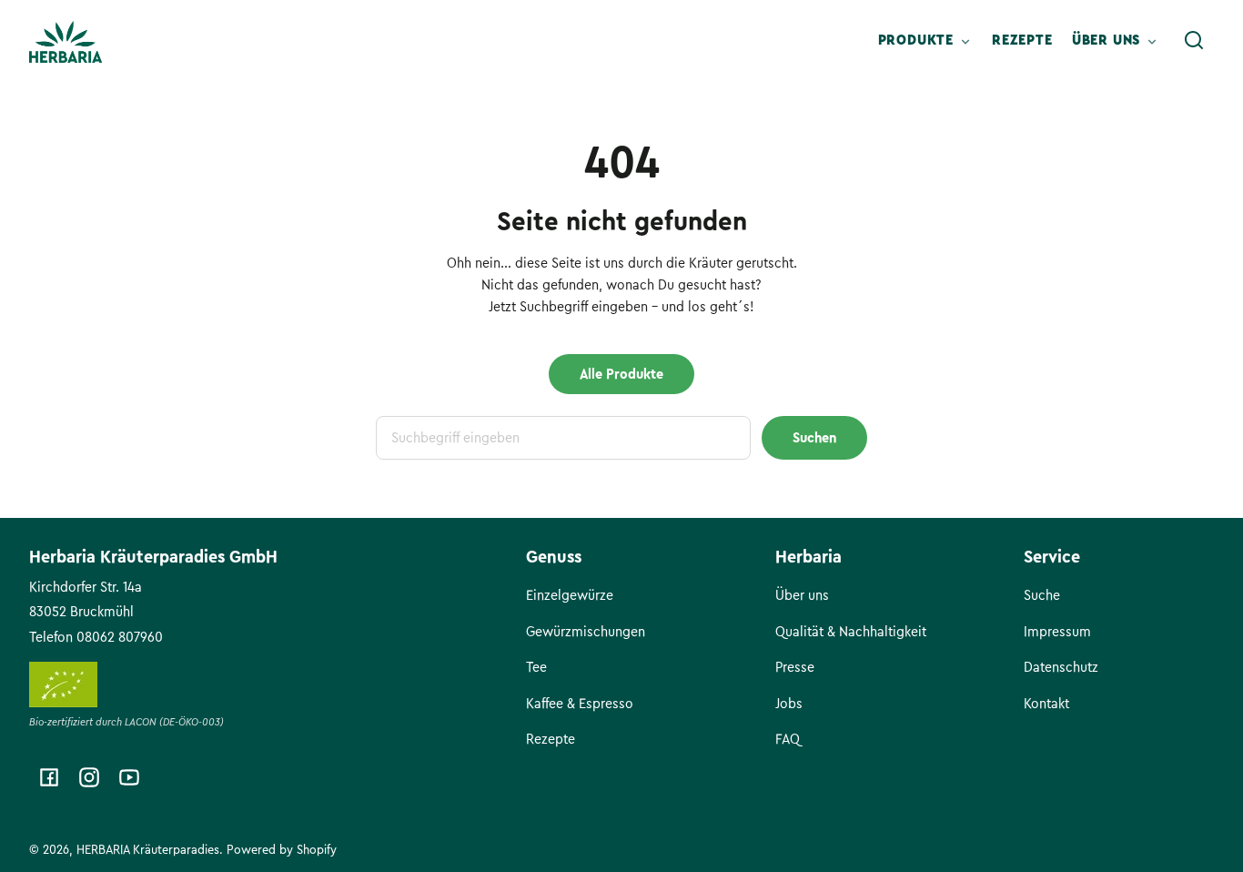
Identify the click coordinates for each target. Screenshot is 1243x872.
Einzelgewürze (569, 595)
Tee (536, 667)
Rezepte (550, 739)
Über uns (802, 595)
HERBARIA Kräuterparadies (147, 850)
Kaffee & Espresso (579, 703)
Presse (794, 667)
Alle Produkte (621, 374)
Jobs (789, 703)
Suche (1042, 595)
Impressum (1057, 631)
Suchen (814, 438)
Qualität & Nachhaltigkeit (850, 631)
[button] (1194, 40)
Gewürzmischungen (585, 631)
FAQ (787, 739)
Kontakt (1046, 703)
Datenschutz (1061, 667)
